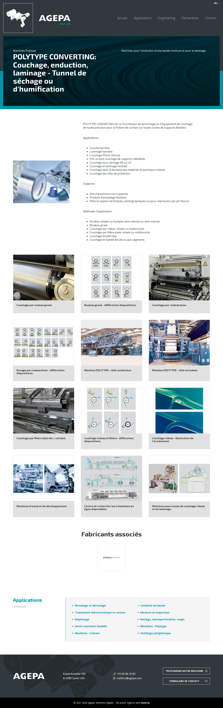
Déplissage (82, 619)
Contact (210, 18)
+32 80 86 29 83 (126, 674)
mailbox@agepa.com (129, 678)
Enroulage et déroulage (90, 605)
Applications (142, 18)
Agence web (133, 702)
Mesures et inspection (154, 612)
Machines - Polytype (153, 626)
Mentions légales (105, 702)
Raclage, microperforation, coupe (162, 619)
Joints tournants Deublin (91, 626)
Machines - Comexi (87, 633)
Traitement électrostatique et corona (100, 612)
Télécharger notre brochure (184, 670)
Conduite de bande (152, 605)
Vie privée (121, 702)
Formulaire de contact (184, 681)
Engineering (166, 18)
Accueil (122, 18)
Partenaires (190, 18)
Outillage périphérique (155, 633)
